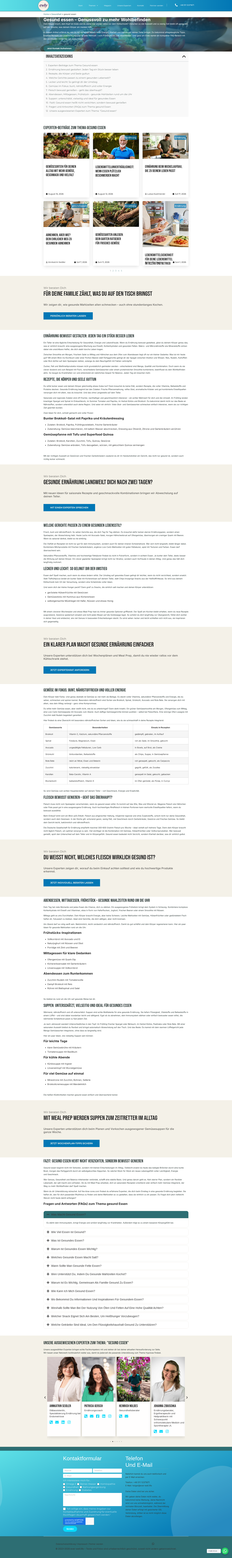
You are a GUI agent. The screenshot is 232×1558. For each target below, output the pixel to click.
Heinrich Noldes (93, 1406)
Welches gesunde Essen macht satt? (74, 1257)
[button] (184, 56)
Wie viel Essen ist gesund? (68, 1232)
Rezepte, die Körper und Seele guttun (69, 73)
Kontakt (140, 5)
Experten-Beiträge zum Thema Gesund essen (73, 65)
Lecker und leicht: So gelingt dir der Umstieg (73, 82)
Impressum (82, 1544)
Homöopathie (107, 1484)
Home (46, 14)
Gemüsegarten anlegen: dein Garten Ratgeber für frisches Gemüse (109, 239)
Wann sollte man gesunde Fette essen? (76, 1265)
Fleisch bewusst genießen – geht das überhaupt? (75, 90)
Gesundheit (56, 14)
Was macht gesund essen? (68, 1214)
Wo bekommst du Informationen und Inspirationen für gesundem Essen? (97, 1299)
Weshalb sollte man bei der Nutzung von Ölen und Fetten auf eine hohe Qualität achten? (107, 1307)
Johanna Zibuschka (130, 1406)
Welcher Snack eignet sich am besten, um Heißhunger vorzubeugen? (95, 1316)
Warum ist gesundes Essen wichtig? (74, 1249)
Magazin (107, 5)
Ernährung (81, 137)
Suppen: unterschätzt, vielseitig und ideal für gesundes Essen (82, 98)
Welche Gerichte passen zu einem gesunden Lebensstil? (80, 78)
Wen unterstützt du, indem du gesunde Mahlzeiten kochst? (88, 1274)
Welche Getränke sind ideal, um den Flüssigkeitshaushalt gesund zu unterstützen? (104, 1324)
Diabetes (87, 1490)
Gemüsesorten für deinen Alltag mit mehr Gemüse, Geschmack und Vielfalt (61, 171)
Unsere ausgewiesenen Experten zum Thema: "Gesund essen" (83, 111)
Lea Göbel (159, 1406)
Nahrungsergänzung (94, 1487)
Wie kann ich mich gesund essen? (73, 1291)
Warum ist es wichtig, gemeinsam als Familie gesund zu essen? (92, 1282)
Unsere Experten (124, 5)
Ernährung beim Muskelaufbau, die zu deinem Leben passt (163, 169)
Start (80, 5)
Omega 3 (71, 1484)
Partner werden (156, 5)
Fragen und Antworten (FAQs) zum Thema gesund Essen (80, 106)
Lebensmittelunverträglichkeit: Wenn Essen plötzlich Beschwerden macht (114, 171)
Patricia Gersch (59, 1406)
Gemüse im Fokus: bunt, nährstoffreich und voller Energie (80, 86)
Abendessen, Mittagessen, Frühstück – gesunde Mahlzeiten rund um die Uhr (90, 94)
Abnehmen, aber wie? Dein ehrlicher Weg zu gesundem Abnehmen (59, 239)
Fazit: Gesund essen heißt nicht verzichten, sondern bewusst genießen (88, 102)
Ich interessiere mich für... (77, 1480)
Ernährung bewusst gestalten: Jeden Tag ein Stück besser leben (83, 69)
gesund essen (79, 206)
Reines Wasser (88, 1484)
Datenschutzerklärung (66, 1544)
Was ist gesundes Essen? (67, 1240)
